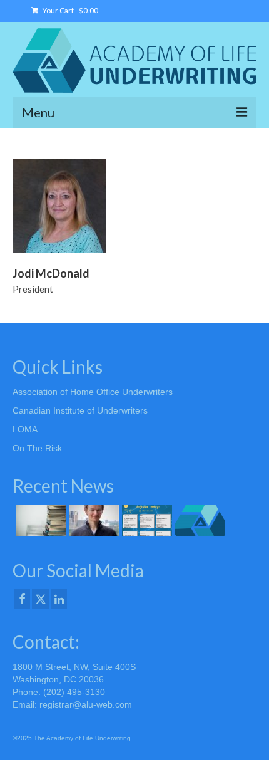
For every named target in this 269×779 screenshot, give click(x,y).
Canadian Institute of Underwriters (80, 410)
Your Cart (69, 10)
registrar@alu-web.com (85, 704)
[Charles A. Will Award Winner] (92, 520)
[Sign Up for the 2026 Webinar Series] (145, 520)
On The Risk (37, 448)
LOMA (25, 429)
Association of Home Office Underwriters (93, 392)
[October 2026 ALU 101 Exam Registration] (39, 520)
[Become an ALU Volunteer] (198, 520)
